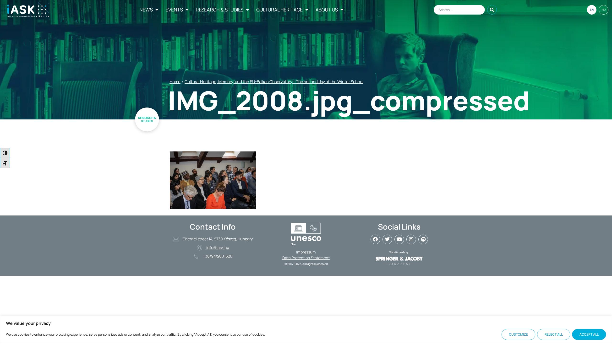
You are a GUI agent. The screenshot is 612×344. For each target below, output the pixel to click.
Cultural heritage (279, 9)
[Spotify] (423, 239)
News (146, 9)
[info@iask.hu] (200, 248)
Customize (518, 334)
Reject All (554, 334)
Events (174, 9)
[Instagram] (411, 239)
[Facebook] (375, 239)
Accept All (589, 334)
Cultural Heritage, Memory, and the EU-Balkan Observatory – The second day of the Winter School (274, 81)
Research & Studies (219, 9)
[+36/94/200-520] (196, 256)
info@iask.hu (217, 247)
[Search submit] (492, 10)
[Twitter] (387, 239)
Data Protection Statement (306, 257)
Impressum (306, 252)
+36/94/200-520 (217, 256)
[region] (306, 330)
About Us (327, 9)
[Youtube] (399, 239)
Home (174, 81)
